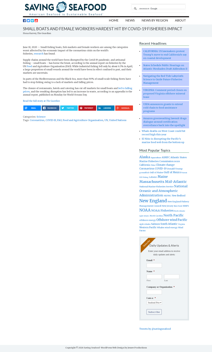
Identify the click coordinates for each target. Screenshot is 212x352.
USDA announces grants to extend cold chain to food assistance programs (163, 108)
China (153, 165)
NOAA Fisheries (162, 210)
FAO (59, 120)
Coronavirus (37, 120)
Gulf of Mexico (172, 172)
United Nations (117, 120)
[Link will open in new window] (24, 20)
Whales (160, 227)
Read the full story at (41, 101)
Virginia (181, 224)
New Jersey (167, 206)
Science (41, 116)
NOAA (145, 210)
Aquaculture (156, 157)
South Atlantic (169, 223)
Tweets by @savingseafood (155, 328)
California (144, 165)
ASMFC (166, 157)
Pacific (182, 220)
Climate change (165, 164)
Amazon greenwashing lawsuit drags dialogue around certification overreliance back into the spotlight (165, 122)
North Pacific (173, 215)
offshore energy (147, 220)
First (149, 280)
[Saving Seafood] (65, 15)
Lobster (153, 177)
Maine (162, 177)
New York (178, 206)
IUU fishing (143, 177)
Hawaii (184, 173)
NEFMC (167, 195)
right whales (145, 224)
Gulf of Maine (156, 172)
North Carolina (156, 216)
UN (106, 120)
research (38, 53)
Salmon (155, 223)
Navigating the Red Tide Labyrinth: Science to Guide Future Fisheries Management (163, 79)
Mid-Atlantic (176, 182)
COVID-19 (51, 120)
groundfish (144, 172)
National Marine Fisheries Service (156, 186)
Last (166, 280)
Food (29, 66)
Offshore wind (166, 220)
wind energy (171, 227)
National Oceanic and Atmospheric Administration (163, 190)
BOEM (177, 161)
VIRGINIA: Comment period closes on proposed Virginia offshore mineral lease (165, 93)
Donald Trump (175, 168)
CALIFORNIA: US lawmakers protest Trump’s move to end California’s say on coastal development (165, 55)
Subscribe (154, 312)
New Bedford (178, 195)
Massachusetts (151, 182)
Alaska (144, 157)
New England (153, 200)
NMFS (186, 206)
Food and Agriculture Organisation (83, 120)
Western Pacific (147, 227)
